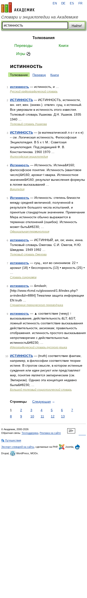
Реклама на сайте (50, 433)
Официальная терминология (29, 231)
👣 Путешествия (11, 440)
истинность (19, 87)
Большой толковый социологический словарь (41, 389)
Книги (63, 46)
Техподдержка (30, 433)
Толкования (43, 38)
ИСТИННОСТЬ (21, 100)
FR (80, 3)
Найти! (77, 26)
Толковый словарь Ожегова (28, 254)
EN (55, 3)
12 (53, 416)
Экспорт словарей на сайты (17, 446)
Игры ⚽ (23, 54)
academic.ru (18, 7)
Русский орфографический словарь (34, 91)
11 (42, 416)
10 (32, 416)
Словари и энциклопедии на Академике (39, 17)
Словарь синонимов (23, 277)
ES (72, 3)
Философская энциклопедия (29, 156)
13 (63, 416)
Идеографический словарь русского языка (38, 347)
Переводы (23, 46)
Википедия (17, 189)
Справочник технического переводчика (36, 305)
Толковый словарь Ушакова (28, 124)
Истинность (19, 165)
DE (63, 3)
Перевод (39, 75)
